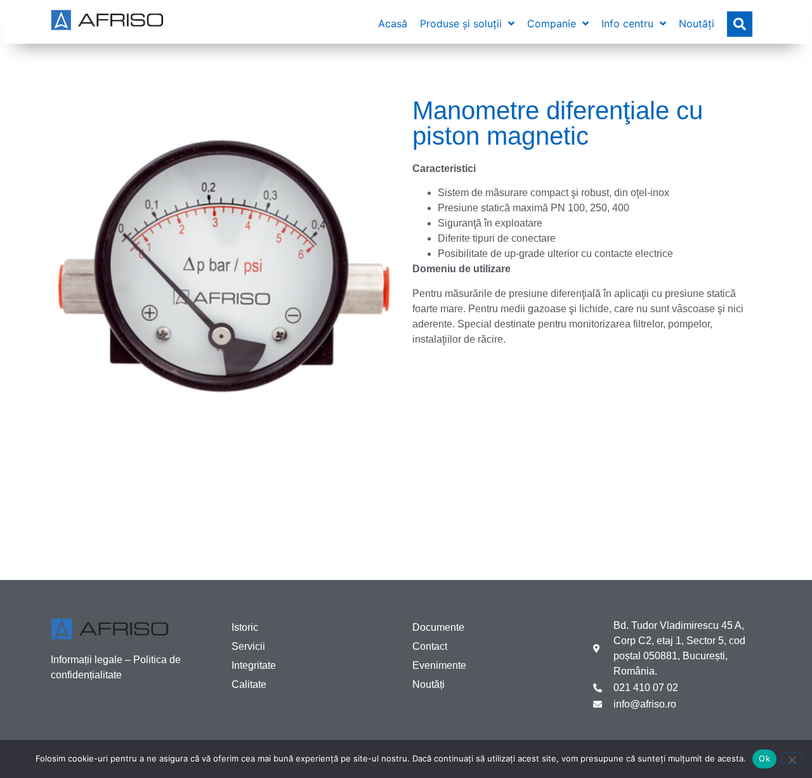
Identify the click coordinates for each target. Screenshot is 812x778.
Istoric (245, 627)
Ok (764, 758)
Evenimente (439, 665)
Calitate (249, 684)
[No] (791, 758)
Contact (429, 646)
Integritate (254, 665)
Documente (438, 627)
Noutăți (428, 684)
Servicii (248, 646)
